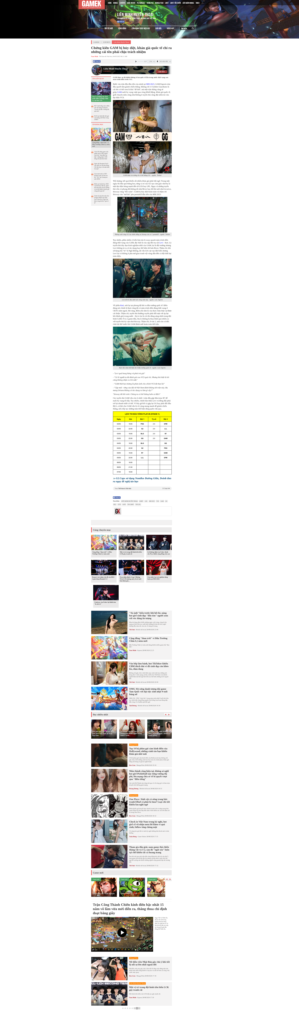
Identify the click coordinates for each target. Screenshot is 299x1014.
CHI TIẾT (161, 72)
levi (119, 504)
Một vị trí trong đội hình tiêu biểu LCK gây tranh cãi (131, 553)
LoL (146, 501)
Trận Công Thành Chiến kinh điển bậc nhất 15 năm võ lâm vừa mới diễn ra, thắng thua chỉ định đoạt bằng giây (130, 909)
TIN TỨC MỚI (108, 28)
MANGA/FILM (159, 2)
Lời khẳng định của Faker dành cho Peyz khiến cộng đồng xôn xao (158, 553)
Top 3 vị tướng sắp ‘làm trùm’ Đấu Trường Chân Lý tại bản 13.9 (100, 98)
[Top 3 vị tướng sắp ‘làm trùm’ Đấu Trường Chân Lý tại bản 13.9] (101, 88)
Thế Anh (132, 629)
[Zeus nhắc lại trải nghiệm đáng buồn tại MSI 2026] (159, 568)
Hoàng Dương (133, 788)
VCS (157, 501)
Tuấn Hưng (133, 836)
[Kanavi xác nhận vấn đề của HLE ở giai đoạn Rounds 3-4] (104, 568)
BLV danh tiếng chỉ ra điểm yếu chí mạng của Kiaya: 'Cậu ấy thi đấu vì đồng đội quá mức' (101, 108)
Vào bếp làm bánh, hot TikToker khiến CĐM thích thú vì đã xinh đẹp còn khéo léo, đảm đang (149, 666)
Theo (142, 488)
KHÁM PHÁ (150, 2)
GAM (119, 92)
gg (166, 501)
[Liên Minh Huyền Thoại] (100, 13)
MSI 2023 (150, 84)
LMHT (167, 2)
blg (115, 504)
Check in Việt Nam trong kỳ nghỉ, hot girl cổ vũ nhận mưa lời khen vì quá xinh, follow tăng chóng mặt (148, 824)
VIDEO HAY (170, 28)
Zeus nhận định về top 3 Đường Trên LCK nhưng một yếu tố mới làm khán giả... (130, 579)
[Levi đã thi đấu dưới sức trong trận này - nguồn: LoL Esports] (142, 278)
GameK (96, 42)
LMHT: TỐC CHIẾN (175, 2)
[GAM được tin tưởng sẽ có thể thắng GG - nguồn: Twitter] (142, 136)
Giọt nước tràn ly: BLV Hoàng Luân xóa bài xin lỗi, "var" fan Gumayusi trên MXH (101, 176)
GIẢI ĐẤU (158, 28)
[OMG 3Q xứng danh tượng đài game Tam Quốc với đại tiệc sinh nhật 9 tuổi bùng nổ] (109, 698)
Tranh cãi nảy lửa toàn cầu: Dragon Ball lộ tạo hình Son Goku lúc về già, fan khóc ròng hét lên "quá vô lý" (101, 199)
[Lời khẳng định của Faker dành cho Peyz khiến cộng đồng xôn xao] (159, 543)
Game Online (142, 836)
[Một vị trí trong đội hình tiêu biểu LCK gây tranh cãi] (131, 543)
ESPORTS (122, 2)
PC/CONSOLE (141, 2)
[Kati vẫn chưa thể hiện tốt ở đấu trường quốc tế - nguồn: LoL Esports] (142, 346)
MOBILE (115, 2)
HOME (110, 2)
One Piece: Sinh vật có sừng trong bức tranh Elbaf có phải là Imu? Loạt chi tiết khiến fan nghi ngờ (149, 802)
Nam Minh (132, 650)
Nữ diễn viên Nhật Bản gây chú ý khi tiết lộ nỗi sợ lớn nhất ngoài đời (149, 963)
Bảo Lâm (132, 765)
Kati (122, 305)
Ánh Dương (133, 705)
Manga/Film (140, 765)
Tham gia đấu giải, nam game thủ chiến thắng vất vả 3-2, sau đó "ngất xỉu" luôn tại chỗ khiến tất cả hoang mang (149, 850)
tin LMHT (130, 504)
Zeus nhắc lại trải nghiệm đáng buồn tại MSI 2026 (157, 578)
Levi (161, 243)
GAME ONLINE (131, 2)
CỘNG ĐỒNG (122, 28)
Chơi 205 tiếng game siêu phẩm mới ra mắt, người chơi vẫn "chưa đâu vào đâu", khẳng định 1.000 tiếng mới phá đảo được (101, 155)
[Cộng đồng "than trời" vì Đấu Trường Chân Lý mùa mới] (101, 134)
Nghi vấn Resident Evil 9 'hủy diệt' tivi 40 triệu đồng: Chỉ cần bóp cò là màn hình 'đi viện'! (101, 166)
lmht (141, 501)
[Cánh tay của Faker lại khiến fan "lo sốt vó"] (106, 593)
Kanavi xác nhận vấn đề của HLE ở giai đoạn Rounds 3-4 (103, 578)
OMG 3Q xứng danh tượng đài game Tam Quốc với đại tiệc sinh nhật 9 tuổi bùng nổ (148, 691)
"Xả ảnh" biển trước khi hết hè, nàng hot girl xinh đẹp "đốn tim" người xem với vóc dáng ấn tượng (148, 616)
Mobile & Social (141, 629)
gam (162, 501)
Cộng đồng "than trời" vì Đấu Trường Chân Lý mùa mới (101, 144)
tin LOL (138, 504)
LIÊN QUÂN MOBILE (188, 2)
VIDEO (197, 2)
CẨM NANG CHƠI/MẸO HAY (141, 28)
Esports (106, 42)
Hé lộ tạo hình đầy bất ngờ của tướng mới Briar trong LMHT (101, 117)
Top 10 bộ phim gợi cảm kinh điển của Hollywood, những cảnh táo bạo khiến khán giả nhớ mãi (148, 751)
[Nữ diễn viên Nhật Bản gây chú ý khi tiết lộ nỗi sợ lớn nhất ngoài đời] (109, 968)
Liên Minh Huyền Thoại (135, 14)
